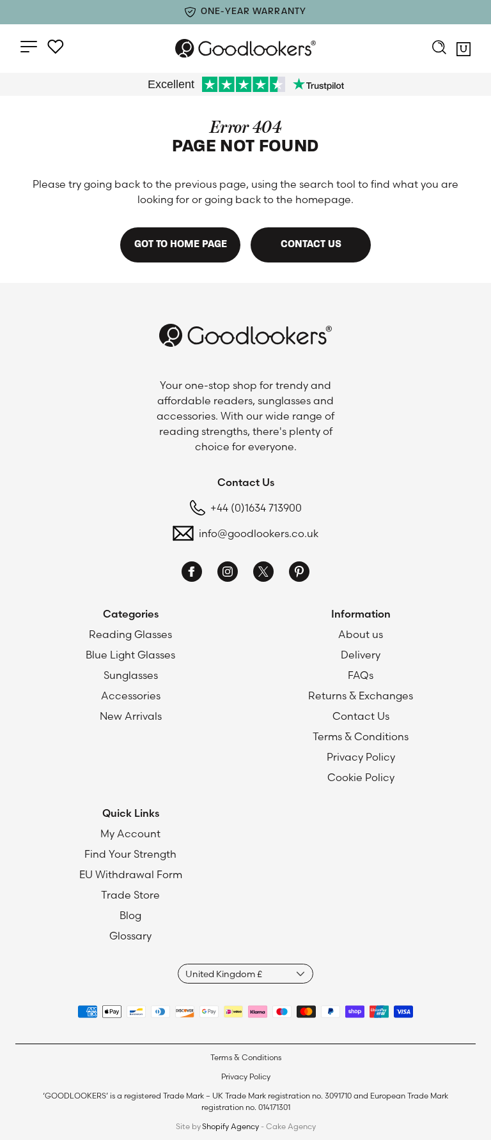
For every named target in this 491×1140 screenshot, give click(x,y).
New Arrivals (131, 716)
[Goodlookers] (245, 48)
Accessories (130, 695)
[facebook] (192, 573)
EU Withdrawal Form (130, 874)
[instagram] (227, 573)
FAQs (360, 675)
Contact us (311, 244)
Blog (130, 915)
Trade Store (130, 894)
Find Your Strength (130, 853)
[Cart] (463, 51)
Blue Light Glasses (130, 654)
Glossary (130, 935)
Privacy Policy (361, 756)
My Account (130, 833)
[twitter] (263, 573)
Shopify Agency (230, 1126)
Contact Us (360, 716)
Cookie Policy (360, 777)
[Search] (439, 48)
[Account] (55, 47)
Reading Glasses (130, 634)
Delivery (360, 654)
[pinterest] (299, 573)
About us (360, 634)
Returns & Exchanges (360, 695)
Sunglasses (131, 675)
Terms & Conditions (361, 736)
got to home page (180, 244)
